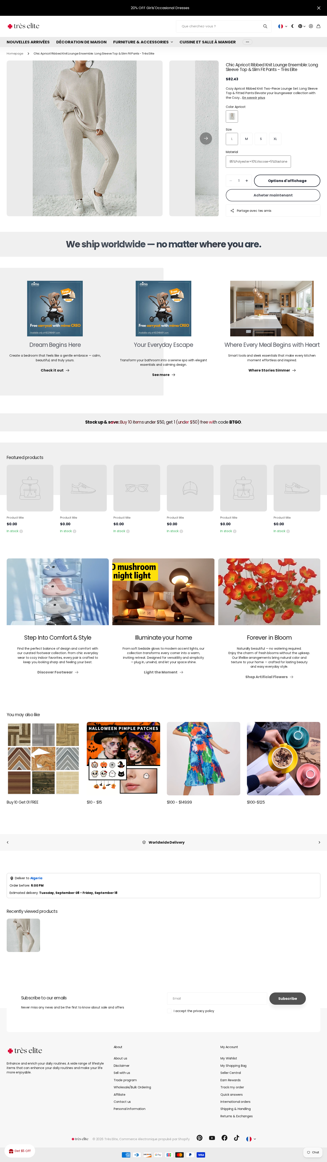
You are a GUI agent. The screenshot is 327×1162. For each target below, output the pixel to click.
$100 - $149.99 (179, 802)
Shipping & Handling (235, 1109)
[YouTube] (212, 1138)
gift (172, 7)
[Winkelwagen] (318, 26)
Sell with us (122, 1073)
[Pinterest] (199, 1138)
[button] (206, 138)
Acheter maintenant (273, 195)
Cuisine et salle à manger (208, 42)
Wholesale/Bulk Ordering (132, 1087)
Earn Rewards (230, 1080)
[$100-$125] (283, 758)
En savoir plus (253, 97)
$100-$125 (256, 802)
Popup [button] (21, 531)
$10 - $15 (94, 802)
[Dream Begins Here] (55, 311)
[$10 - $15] (123, 758)
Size (229, 129)
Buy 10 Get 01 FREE (22, 802)
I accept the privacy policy (194, 1011)
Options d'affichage (287, 180)
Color (236, 107)
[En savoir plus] (301, 26)
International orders (235, 1101)
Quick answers (231, 1094)
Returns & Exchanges (236, 1116)
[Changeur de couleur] (293, 26)
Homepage (15, 53)
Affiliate (119, 1094)
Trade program (125, 1080)
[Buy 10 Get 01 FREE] (43, 758)
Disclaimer (122, 1065)
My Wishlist (228, 1058)
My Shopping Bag (233, 1065)
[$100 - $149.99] (203, 758)
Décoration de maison (81, 42)
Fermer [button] (318, 8)
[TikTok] (236, 1138)
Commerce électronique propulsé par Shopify (154, 1139)
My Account (229, 1047)
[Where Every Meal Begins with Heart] (272, 311)
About (118, 1047)
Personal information (129, 1109)
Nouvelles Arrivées (28, 42)
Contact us (122, 1101)
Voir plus (247, 42)
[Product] (30, 488)
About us (120, 1058)
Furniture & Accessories (141, 42)
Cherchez (265, 26)
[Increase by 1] (247, 181)
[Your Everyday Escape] (163, 311)
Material (232, 152)
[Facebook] (224, 1138)
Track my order (232, 1087)
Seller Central (230, 1073)
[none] (7, 842)
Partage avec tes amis (254, 210)
